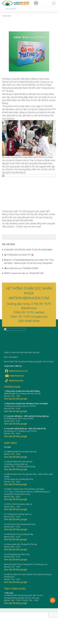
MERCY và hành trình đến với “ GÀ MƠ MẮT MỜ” (24, 273)
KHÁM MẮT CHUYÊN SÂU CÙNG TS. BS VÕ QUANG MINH (28, 250)
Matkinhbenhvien (17, 376)
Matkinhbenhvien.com (18, 371)
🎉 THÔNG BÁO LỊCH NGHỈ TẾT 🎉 (19, 255)
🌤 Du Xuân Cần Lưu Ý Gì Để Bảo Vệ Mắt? (21, 268)
